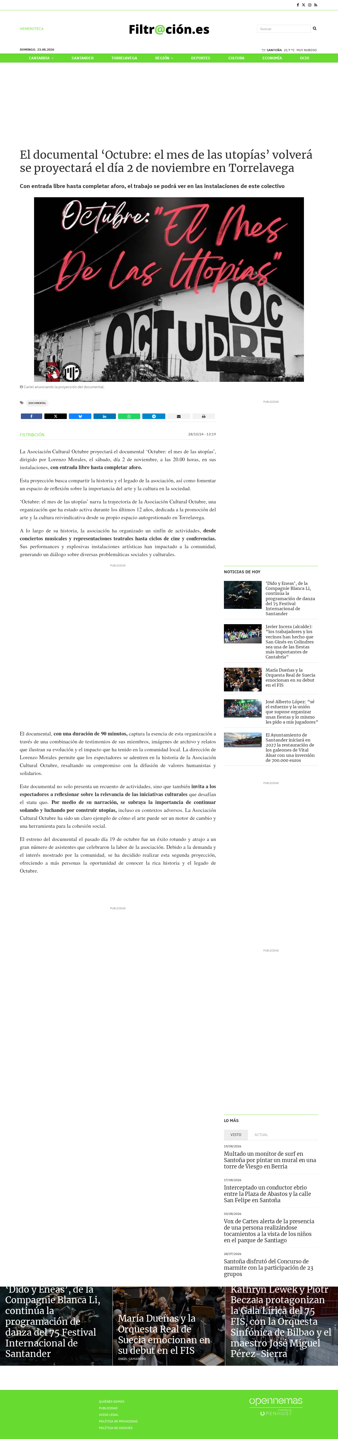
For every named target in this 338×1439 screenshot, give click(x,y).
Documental (37, 403)
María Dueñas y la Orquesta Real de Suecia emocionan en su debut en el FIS (290, 677)
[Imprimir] (204, 416)
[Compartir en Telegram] (153, 416)
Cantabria (39, 58)
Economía (272, 58)
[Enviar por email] (178, 416)
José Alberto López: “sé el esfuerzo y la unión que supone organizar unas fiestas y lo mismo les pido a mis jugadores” (292, 712)
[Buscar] (314, 28)
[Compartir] (31, 416)
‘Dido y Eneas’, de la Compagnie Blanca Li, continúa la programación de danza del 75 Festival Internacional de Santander (290, 598)
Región (162, 58)
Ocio (304, 58)
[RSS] (315, 5)
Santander (82, 58)
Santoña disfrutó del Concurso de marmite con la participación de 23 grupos (268, 1267)
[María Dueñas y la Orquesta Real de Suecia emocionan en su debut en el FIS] (243, 679)
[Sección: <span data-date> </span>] (20, 5)
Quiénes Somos (111, 1401)
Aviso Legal (109, 1415)
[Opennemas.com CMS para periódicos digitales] (276, 1406)
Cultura (236, 58)
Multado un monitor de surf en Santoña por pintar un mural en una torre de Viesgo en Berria (270, 1160)
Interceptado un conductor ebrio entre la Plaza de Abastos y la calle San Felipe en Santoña (267, 1194)
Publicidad (108, 1408)
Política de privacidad (118, 1421)
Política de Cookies (116, 1428)
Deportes (200, 58)
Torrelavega (124, 58)
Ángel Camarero (132, 1359)
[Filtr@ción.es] (169, 29)
